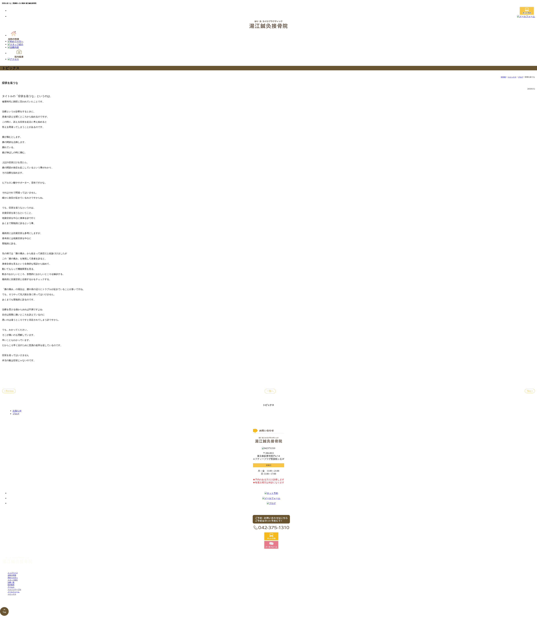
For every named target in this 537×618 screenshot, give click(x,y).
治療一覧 (11, 582)
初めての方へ (13, 578)
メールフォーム (13, 592)
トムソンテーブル (14, 589)
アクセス (11, 587)
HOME (503, 77)
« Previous (9, 391)
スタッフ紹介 (13, 580)
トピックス (512, 77)
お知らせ (17, 411)
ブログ (520, 77)
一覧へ (270, 391)
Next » (530, 391)
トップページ (13, 573)
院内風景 (11, 585)
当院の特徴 (12, 575)
